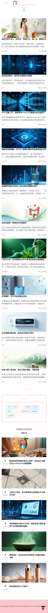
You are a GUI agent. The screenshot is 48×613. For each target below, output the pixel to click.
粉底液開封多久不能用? (18, 586)
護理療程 (4, 51)
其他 (3, 198)
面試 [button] (9, 407)
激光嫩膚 (4, 271)
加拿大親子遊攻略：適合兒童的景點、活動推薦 (20, 370)
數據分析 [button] (28, 407)
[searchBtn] (6, 3)
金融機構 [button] (10, 416)
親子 (3, 88)
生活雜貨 (4, 308)
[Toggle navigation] (24, 9)
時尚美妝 (4, 161)
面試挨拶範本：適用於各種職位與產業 (17, 76)
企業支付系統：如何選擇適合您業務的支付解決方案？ (27, 493)
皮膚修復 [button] (34, 411)
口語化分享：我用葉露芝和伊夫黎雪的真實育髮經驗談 (23, 259)
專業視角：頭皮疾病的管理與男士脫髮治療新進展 (27, 556)
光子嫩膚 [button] (16, 411)
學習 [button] (9, 411)
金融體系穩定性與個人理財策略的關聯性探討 (19, 186)
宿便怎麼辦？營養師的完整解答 (14, 223)
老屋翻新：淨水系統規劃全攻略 (14, 296)
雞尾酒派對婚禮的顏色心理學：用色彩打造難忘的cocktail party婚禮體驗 (27, 462)
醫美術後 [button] (25, 411)
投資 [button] (18, 416)
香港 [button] (36, 407)
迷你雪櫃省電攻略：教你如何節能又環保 (18, 333)
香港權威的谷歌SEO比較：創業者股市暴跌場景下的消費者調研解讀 (27, 525)
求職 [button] (21, 407)
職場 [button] (15, 407)
